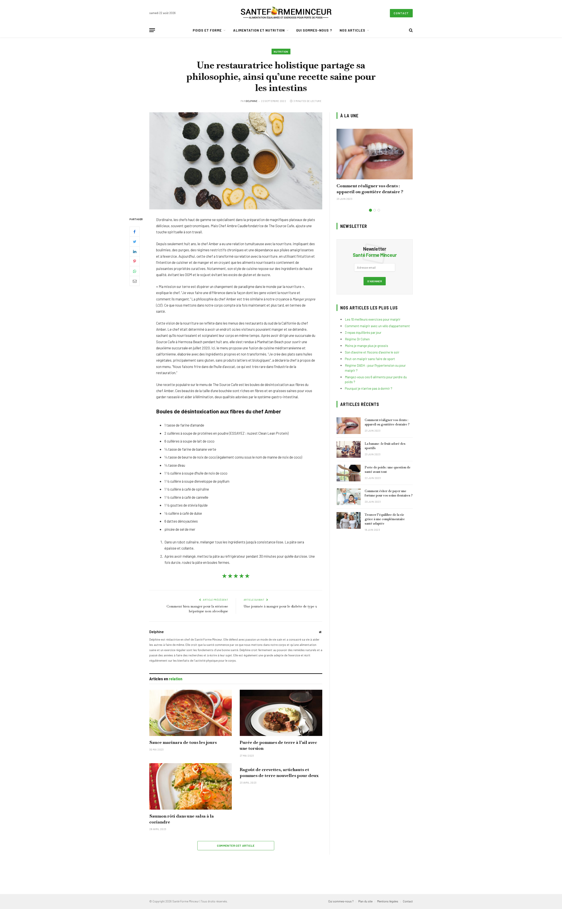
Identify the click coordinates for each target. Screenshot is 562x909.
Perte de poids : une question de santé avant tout (388, 469)
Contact (401, 13)
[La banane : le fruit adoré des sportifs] (349, 449)
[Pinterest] (135, 261)
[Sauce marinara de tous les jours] (190, 713)
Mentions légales (387, 901)
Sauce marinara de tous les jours (183, 742)
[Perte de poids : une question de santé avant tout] (349, 473)
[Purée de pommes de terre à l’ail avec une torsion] (281, 713)
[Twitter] (135, 241)
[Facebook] (135, 232)
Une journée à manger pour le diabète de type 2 (280, 606)
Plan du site (365, 901)
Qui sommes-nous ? (314, 30)
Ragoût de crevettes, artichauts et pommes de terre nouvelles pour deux (279, 772)
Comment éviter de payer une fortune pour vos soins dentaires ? (388, 493)
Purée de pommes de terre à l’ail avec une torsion (278, 745)
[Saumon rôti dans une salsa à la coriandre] (190, 786)
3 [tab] (379, 210)
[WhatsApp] (135, 271)
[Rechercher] (410, 30)
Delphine (252, 101)
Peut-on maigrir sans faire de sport (370, 359)
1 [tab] (370, 210)
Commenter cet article (235, 845)
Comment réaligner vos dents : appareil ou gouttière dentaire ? (370, 189)
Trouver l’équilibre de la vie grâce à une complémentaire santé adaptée (385, 519)
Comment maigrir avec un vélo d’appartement (377, 326)
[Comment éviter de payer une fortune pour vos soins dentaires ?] (349, 496)
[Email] (135, 281)
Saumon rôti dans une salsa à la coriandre (181, 819)
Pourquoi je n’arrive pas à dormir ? (368, 388)
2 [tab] (375, 210)
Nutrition (281, 51)
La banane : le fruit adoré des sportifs (385, 446)
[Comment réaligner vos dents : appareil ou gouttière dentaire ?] (375, 154)
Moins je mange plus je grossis (366, 346)
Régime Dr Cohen (357, 339)
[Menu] (152, 30)
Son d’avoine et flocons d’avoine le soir (372, 352)
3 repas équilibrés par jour (363, 332)
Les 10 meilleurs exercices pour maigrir (372, 319)
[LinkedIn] (135, 251)
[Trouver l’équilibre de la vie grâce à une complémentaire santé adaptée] (349, 520)
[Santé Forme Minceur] (286, 13)
